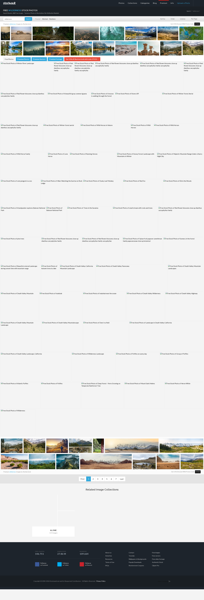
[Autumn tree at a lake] (50, 278)
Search (189, 11)
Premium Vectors (39, 59)
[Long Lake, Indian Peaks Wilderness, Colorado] (171, 48)
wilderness (12, 24)
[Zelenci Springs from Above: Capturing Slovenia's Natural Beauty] (191, 34)
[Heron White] (184, 395)
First (82, 479)
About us (108, 552)
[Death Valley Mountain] (20, 306)
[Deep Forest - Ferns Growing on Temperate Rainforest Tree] (102, 395)
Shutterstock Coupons (136, 565)
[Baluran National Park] (56, 221)
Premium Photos (23, 59)
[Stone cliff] (138, 107)
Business (53, 19)
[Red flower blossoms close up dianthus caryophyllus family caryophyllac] (84, 76)
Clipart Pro (155, 565)
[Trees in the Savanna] (89, 221)
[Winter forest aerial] (61, 138)
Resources (108, 559)
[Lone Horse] (58, 166)
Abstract (45, 19)
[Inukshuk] (61, 306)
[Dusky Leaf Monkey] (102, 193)
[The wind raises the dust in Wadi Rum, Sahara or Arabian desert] (168, 462)
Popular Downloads (135, 562)
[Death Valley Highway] (184, 306)
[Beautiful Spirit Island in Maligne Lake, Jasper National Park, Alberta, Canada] (11, 48)
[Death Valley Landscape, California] (36, 367)
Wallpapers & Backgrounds (137, 559)
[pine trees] (20, 251)
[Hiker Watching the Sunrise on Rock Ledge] (61, 193)
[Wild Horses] (142, 138)
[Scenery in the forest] (183, 251)
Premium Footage (55, 59)
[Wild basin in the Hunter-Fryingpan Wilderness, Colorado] (193, 48)
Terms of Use (109, 562)
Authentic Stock (157, 562)
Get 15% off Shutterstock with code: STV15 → (82, 59)
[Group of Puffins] (181, 367)
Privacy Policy (100, 581)
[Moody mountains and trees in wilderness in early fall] (5, 34)
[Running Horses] (93, 166)
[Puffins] (60, 395)
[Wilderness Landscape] (93, 367)
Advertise (108, 556)
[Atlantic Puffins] (20, 395)
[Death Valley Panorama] (131, 278)
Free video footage (158, 559)
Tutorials (132, 556)
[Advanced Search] (197, 2)
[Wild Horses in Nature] (105, 138)
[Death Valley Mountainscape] (62, 337)
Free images (156, 552)
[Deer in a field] (105, 337)
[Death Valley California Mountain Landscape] (77, 278)
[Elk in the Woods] (183, 193)
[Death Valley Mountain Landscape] (21, 337)
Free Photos (9, 59)
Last (122, 479)
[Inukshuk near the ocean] (104, 306)
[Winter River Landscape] (27, 76)
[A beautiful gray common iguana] (69, 107)
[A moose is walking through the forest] (102, 107)
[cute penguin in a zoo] (20, 193)
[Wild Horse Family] (24, 166)
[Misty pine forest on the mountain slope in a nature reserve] (34, 48)
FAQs (107, 565)
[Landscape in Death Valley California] (166, 337)
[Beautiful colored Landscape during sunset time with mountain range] (20, 278)
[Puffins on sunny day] (137, 367)
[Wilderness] (18, 422)
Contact (131, 552)
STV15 (197, 24)
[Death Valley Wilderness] (145, 306)
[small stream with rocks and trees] (135, 221)
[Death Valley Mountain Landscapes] (185, 278)
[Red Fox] (142, 193)
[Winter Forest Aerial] (182, 107)
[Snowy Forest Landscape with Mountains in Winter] (136, 166)
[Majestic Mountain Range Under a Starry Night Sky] (180, 166)
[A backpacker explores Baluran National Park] (23, 221)
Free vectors (156, 556)
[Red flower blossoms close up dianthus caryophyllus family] (64, 76)
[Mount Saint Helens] (144, 395)
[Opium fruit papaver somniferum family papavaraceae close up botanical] (143, 251)
